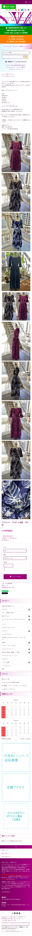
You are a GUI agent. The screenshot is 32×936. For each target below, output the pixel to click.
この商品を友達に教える (7, 536)
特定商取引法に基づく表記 (8, 587)
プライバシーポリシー (17, 918)
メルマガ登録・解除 (6, 920)
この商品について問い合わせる (9, 538)
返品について (5, 585)
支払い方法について (6, 916)
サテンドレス (20, 69)
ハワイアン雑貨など (21, 67)
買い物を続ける (5, 540)
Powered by (4, 931)
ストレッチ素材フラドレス (21, 46)
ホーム (3, 74)
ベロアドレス (12, 69)
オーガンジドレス (10, 67)
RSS (11, 920)
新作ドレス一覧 (10, 76)
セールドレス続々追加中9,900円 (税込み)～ (16, 65)
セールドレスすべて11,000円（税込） (11, 682)
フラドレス (8, 46)
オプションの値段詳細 (7, 583)
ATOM (14, 920)
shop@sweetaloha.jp (6, 894)
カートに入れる (16, 576)
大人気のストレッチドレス (8, 689)
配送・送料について (15, 916)
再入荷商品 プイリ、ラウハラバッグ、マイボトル (14, 685)
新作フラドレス (10, 74)
